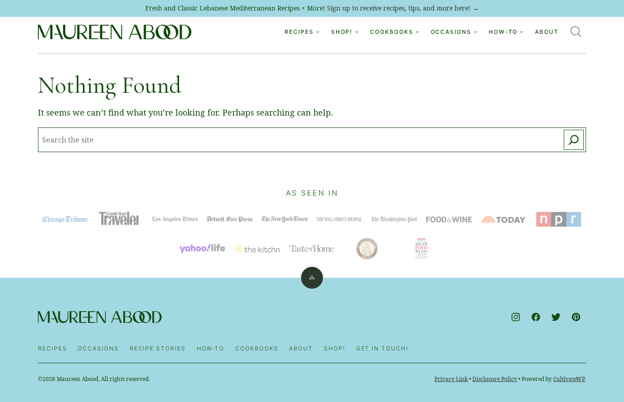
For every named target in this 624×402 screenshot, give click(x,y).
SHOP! (342, 31)
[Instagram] (516, 317)
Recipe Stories (158, 348)
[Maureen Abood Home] (114, 32)
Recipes (299, 31)
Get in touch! (382, 348)
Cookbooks (391, 31)
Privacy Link (451, 379)
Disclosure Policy (494, 379)
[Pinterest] (576, 317)
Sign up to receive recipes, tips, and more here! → (403, 8)
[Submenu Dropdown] (318, 32)
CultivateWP (569, 379)
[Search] (576, 31)
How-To (503, 31)
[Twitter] (556, 317)
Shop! (334, 348)
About (547, 31)
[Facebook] (536, 317)
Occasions (451, 31)
